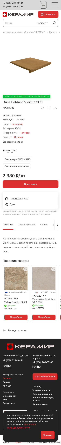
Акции (6, 382)
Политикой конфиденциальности (21, 426)
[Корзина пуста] (43, 5)
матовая (25, 132)
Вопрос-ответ (40, 404)
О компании (9, 395)
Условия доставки (42, 394)
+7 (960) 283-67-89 (13, 6)
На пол (7, 295)
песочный (17, 124)
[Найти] (54, 23)
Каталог (7, 378)
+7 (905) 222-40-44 (13, 3)
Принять (47, 435)
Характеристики (26, 224)
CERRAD (44, 292)
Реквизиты (9, 403)
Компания (8, 392)
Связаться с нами (45, 376)
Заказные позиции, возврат (43, 399)
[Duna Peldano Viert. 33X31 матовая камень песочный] (30, 64)
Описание (8, 224)
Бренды (7, 385)
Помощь (37, 386)
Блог (5, 399)
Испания (18, 137)
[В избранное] (42, 108)
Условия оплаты (41, 390)
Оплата (44, 224)
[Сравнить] (49, 108)
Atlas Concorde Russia (18, 292)
